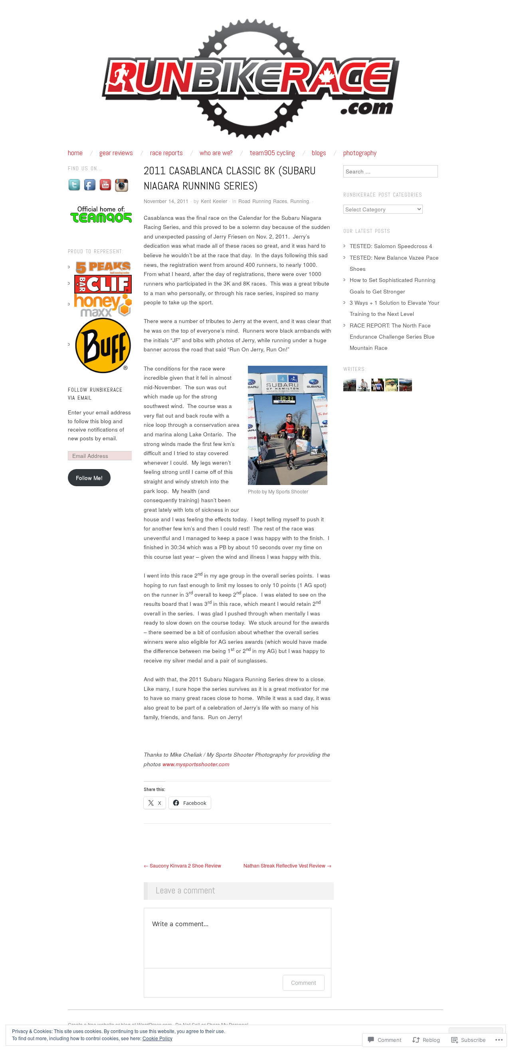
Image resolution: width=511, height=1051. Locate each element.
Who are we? (216, 152)
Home (75, 152)
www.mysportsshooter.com (195, 764)
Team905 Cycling (272, 152)
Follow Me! (89, 477)
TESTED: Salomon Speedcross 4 (391, 246)
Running (299, 201)
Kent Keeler (214, 201)
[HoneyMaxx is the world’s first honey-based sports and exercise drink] (103, 304)
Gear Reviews (116, 152)
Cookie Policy (157, 1038)
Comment (303, 982)
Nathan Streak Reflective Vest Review (287, 865)
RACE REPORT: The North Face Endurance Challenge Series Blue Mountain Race (392, 336)
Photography (359, 152)
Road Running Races (262, 201)
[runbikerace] (255, 82)
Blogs (319, 152)
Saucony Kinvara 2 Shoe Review (182, 865)
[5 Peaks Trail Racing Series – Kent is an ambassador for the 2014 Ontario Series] (103, 267)
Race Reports (166, 152)
